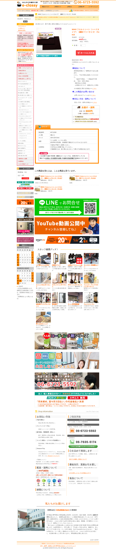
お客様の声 (81, 6)
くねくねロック (21, 86)
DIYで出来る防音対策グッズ (24, 83)
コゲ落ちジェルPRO (42, 265)
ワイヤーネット (22, 26)
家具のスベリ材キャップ (24, 125)
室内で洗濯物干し (22, 148)
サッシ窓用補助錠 (73, 304)
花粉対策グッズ (21, 150)
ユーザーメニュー (93, 6)
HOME (36, 17)
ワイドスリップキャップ (24, 116)
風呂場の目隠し (22, 30)
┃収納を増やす (22, 70)
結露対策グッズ (21, 153)
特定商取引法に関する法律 (69, 543)
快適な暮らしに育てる (43, 17)
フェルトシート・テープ (24, 133)
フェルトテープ (23, 135)
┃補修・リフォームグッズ (25, 68)
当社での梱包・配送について (78, 459)
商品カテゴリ (45, 6)
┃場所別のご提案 (22, 158)
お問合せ (69, 6)
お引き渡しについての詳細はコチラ (80, 473)
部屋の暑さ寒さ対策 (22, 155)
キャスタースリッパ (23, 109)
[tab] (43, 127)
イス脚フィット (22, 114)
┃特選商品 (21, 161)
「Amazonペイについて (53, 455)
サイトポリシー (60, 543)
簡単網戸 (55, 304)
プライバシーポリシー (51, 543)
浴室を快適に (21, 143)
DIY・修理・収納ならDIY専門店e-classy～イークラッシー (58, 546)
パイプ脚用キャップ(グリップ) (25, 107)
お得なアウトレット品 (75, 265)
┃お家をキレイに (22, 73)
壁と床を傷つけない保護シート (25, 95)
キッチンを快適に (22, 140)
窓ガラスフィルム (22, 145)
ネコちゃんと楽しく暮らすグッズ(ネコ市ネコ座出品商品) (25, 89)
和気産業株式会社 (63, 510)
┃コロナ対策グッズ (23, 164)
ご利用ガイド (57, 6)
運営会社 (43, 543)
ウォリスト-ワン (89, 304)
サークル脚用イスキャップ (25, 127)
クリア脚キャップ (23, 104)
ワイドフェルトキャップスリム (25, 122)
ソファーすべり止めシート (25, 112)
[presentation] (43, 127)
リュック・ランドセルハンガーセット (91, 285)
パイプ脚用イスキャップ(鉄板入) (25, 130)
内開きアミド (56, 265)
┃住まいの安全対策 (23, 76)
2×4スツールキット (22, 81)
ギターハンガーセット (75, 284)
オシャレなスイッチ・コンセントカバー (25, 98)
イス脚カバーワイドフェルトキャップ (25, 119)
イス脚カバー (21, 28)
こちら (94, 88)
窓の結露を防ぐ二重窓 (23, 92)
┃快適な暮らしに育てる (24, 78)
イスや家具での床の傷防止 (24, 101)
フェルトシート (23, 137)
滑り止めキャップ (42, 324)
